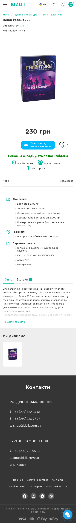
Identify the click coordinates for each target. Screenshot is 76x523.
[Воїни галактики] (38, 78)
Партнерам (35, 486)
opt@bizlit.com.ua (26, 458)
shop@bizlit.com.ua (27, 425)
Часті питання (17, 486)
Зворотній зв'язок (56, 486)
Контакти (57, 480)
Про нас (18, 480)
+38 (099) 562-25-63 (26, 411)
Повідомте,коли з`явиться (41, 145)
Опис (8, 279)
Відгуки (24, 279)
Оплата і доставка (37, 480)
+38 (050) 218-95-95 (26, 451)
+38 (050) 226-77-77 (26, 418)
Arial (22, 26)
